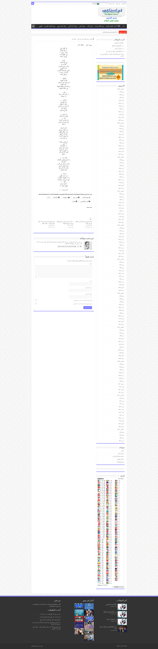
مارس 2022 (121, 239)
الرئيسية (124, 3)
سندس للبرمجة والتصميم (35, 646)
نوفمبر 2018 (121, 353)
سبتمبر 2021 (121, 256)
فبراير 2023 (121, 208)
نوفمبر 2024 (121, 149)
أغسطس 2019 (120, 327)
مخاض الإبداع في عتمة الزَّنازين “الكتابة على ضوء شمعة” (84, 223)
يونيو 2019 (121, 333)
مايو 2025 (122, 132)
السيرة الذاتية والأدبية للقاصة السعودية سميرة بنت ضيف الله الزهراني (47, 623)
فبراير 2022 (121, 242)
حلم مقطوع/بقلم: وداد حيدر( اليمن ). (47, 614)
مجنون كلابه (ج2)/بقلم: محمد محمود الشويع (48, 620)
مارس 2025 (121, 137)
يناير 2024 (121, 177)
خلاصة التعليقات (120, 459)
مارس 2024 (121, 171)
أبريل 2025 (121, 134)
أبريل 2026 (121, 100)
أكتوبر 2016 (121, 424)
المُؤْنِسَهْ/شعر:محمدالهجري (111, 32)
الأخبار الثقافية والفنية (112, 26)
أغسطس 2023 (120, 191)
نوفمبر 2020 (121, 285)
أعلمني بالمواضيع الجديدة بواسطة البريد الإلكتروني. (82, 304)
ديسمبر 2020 (121, 282)
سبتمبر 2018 (121, 358)
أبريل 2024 (121, 168)
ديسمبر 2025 (121, 112)
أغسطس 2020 (120, 293)
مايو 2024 (122, 166)
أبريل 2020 (121, 305)
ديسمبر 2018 (121, 350)
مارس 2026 (121, 103)
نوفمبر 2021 (121, 251)
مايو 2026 (122, 98)
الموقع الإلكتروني (89, 294)
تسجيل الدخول (121, 454)
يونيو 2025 (121, 129)
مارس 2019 (121, 341)
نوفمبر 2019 (121, 319)
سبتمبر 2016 (121, 427)
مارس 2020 (121, 307)
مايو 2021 (122, 268)
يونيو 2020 (121, 299)
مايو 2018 (122, 370)
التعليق (90, 264)
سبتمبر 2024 (121, 154)
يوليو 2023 (121, 194)
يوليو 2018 (121, 364)
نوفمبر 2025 (121, 115)
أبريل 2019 (121, 339)
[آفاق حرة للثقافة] (111, 14)
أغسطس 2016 (120, 429)
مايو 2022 (122, 234)
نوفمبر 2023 (121, 183)
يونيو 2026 (121, 95)
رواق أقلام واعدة (99, 26)
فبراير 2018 (121, 378)
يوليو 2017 (121, 398)
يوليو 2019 (121, 330)
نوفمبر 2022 (121, 217)
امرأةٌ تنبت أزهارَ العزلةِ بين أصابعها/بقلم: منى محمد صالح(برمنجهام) (65, 223)
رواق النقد (90, 26)
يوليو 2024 (121, 160)
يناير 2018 (121, 381)
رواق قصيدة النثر (85, 39)
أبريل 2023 (121, 202)
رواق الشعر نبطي (61, 26)
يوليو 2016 (121, 432)
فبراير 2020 (121, 310)
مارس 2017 (121, 410)
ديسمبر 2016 (121, 418)
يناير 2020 (121, 313)
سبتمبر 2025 (121, 120)
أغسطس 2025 (120, 123)
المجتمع (40, 26)
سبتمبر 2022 (121, 222)
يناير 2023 (121, 211)
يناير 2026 (121, 109)
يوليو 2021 (121, 262)
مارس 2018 (121, 376)
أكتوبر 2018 (121, 356)
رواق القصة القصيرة (49, 26)
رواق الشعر (82, 26)
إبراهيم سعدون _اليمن (56, 617)
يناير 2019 (121, 347)
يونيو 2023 (121, 197)
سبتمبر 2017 (121, 393)
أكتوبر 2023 (121, 185)
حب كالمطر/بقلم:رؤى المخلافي (118, 46)
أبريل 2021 (121, 271)
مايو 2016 (122, 438)
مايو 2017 (122, 404)
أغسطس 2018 (120, 361)
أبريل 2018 (121, 373)
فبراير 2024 (121, 174)
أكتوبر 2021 (121, 254)
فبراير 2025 (121, 140)
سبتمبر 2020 (121, 290)
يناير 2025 (121, 143)
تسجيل (122, 451)
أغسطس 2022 (120, 225)
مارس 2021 (121, 273)
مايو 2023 (122, 200)
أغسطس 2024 (120, 157)
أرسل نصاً (111, 3)
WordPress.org (120, 462)
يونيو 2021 (121, 265)
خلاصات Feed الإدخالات (118, 456)
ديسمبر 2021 (121, 248)
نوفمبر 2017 (121, 387)
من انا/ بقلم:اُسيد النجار (119, 49)
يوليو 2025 (121, 126)
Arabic (95, 4)
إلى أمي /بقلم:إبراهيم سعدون (45, 617)
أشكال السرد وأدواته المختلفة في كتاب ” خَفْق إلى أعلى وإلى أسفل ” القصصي (47, 628)
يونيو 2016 (121, 435)
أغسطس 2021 (120, 259)
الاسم (90, 281)
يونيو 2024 (121, 163)
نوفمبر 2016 (121, 421)
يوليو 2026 (121, 92)
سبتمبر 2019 (121, 324)
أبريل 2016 (121, 441)
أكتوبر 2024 (121, 151)
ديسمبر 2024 (121, 146)
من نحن (118, 3)
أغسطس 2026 (120, 89)
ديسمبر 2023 (121, 180)
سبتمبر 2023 (121, 188)
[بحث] (32, 3)
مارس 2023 (121, 205)
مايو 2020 (122, 302)
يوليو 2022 (121, 228)
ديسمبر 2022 (121, 214)
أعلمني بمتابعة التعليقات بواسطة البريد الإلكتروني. (82, 300)
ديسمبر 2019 (121, 316)
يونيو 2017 (121, 401)
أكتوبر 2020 (121, 288)
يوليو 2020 (121, 296)
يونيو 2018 (121, 367)
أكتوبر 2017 (121, 390)
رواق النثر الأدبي (72, 26)
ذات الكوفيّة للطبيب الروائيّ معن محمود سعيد (115, 51)
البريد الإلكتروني (88, 288)
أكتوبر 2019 (121, 322)
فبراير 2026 (121, 106)
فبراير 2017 (121, 412)
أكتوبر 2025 (121, 117)
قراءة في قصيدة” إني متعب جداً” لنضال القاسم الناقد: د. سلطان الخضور (46, 223)
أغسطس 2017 (120, 395)
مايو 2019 (122, 336)
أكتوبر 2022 (121, 219)
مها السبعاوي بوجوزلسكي (56, 623)
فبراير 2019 (121, 344)
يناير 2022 (121, 245)
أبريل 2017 (121, 407)
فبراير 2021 (121, 276)
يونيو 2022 (121, 231)
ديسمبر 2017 (121, 384)
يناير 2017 (121, 415)
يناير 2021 (121, 279)
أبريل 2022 (121, 237)
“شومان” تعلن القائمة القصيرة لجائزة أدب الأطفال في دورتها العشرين (112, 55)
